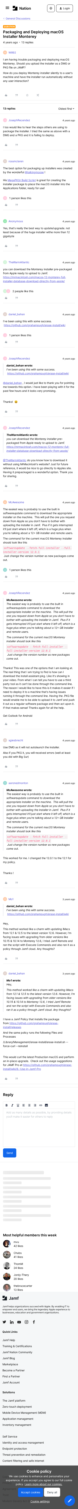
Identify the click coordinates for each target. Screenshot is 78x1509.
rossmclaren (16, 161)
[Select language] (51, 8)
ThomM (18, 1263)
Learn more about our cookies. (43, 1484)
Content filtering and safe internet (23, 1460)
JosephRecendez (19, 120)
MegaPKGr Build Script (22, 180)
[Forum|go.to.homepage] (22, 8)
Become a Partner (13, 1370)
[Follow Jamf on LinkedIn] (12, 1322)
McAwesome (16, 502)
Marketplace (10, 1364)
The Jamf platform (13, 1400)
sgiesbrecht (16, 740)
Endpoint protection (14, 1448)
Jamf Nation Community (17, 1352)
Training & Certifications (17, 1346)
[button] (7, 9)
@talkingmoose (34, 172)
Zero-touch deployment (17, 1406)
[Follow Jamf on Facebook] (34, 1322)
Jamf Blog (8, 1358)
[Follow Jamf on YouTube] (19, 1322)
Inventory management (16, 1424)
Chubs (18, 1252)
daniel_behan (17, 314)
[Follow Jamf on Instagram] (26, 1322)
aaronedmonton (18, 783)
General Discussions (18, 18)
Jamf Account (11, 1382)
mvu (16, 1242)
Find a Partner (11, 1376)
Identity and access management (23, 1442)
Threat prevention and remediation (23, 1454)
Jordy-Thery (21, 1274)
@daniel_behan (12, 382)
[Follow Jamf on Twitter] (4, 1321)
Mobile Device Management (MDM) (24, 1412)
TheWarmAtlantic (19, 262)
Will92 (12, 52)
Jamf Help (8, 1340)
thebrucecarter (23, 1285)
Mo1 (11, 899)
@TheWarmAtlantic (14, 460)
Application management (17, 1418)
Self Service (9, 1436)
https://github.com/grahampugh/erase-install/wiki (34, 325)
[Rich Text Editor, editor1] (39, 1128)
